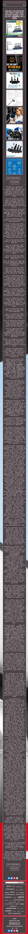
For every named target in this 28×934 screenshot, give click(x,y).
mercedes (21, 889)
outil (17, 892)
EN (12, 928)
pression (10, 889)
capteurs (8, 897)
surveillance (19, 899)
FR (16, 928)
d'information (10, 894)
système (8, 911)
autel (16, 904)
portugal (11, 900)
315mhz (18, 902)
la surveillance (9, 904)
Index (14, 918)
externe (10, 902)
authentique (20, 894)
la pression (17, 913)
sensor (22, 911)
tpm (18, 906)
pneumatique (11, 908)
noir (18, 908)
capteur (21, 897)
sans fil (18, 911)
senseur (14, 911)
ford (22, 908)
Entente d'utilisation (14, 926)
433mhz (22, 904)
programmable (19, 886)
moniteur (13, 906)
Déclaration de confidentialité (14, 923)
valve (7, 892)
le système (21, 892)
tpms (9, 886)
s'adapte (14, 897)
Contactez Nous (14, 920)
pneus (14, 902)
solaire (6, 900)
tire (13, 886)
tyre (10, 913)
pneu (12, 892)
